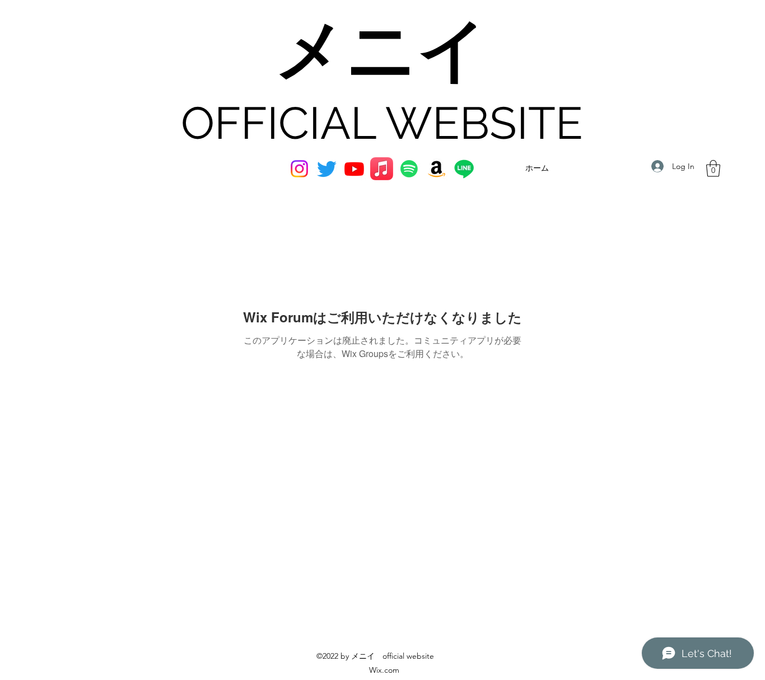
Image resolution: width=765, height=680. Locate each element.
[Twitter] (326, 168)
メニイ (381, 52)
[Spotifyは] (409, 168)
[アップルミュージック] (381, 168)
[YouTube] (354, 168)
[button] (713, 168)
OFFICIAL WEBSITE (382, 123)
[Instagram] (299, 168)
